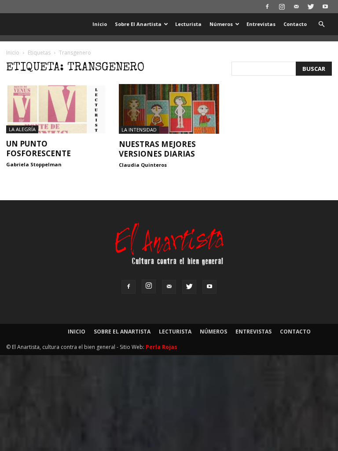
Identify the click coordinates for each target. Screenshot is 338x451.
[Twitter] (310, 6)
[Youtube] (325, 6)
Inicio (99, 24)
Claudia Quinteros (143, 164)
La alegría (22, 129)
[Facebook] (267, 6)
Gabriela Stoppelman (34, 164)
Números (221, 24)
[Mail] (296, 6)
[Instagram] (281, 6)
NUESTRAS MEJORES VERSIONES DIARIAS (157, 149)
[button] (321, 24)
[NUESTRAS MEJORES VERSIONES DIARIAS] (169, 109)
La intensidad (139, 129)
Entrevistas (261, 24)
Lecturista (188, 24)
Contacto (295, 24)
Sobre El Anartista (138, 24)
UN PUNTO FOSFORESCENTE (38, 148)
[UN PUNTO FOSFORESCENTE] (56, 108)
